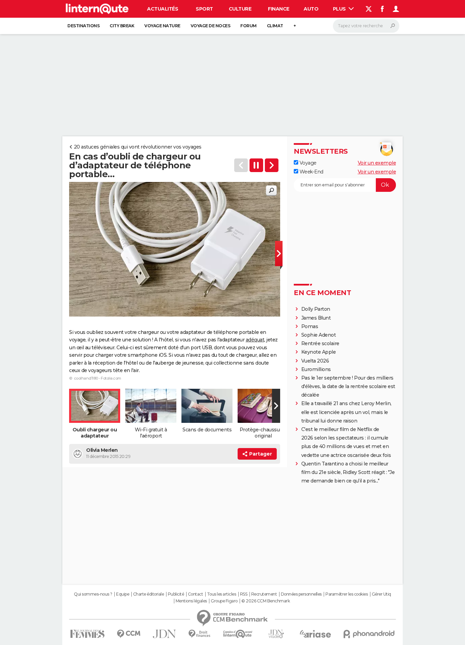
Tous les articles (221, 594)
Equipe (122, 594)
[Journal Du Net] (164, 634)
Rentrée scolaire (320, 343)
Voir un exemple (377, 163)
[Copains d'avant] (238, 634)
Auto (311, 9)
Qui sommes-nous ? (93, 594)
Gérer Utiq (381, 594)
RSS (243, 594)
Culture (240, 9)
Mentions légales (191, 601)
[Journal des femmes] (87, 634)
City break (122, 25)
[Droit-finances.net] (200, 634)
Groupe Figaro (224, 601)
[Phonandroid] (369, 634)
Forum (248, 25)
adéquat (255, 340)
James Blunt (316, 318)
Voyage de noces (210, 25)
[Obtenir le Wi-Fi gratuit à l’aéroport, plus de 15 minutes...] (271, 165)
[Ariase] (315, 634)
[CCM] (128, 634)
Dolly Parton (315, 309)
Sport (204, 9)
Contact (195, 594)
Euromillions (316, 369)
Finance (278, 9)
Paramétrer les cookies (346, 594)
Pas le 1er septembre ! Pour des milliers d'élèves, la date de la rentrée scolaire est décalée (348, 386)
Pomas (309, 326)
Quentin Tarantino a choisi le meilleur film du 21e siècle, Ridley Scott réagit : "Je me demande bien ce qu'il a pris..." (348, 472)
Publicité (176, 594)
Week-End (310, 172)
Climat (275, 25)
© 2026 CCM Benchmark (265, 601)
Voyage (307, 163)
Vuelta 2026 (315, 361)
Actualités (162, 9)
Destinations (83, 25)
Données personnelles (301, 594)
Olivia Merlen (102, 450)
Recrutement (264, 594)
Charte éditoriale (148, 594)
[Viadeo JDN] (276, 634)
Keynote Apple (318, 352)
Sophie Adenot (318, 335)
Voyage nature (162, 25)
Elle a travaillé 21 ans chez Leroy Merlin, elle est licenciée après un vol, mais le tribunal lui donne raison (346, 412)
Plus (340, 9)
